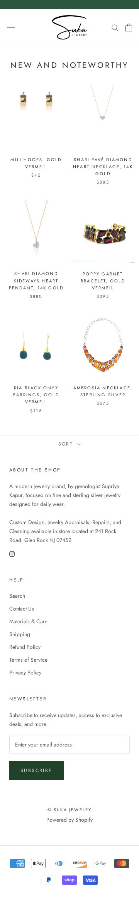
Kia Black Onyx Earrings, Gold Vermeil (36, 395)
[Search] (115, 27)
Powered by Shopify (69, 820)
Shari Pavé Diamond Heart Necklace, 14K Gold (103, 167)
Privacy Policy (25, 672)
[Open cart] (128, 27)
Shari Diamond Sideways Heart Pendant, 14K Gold (36, 280)
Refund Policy (25, 647)
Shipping (19, 634)
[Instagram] (12, 553)
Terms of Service (28, 660)
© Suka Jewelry (69, 810)
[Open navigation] (11, 27)
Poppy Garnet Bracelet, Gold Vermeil (103, 281)
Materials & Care (28, 621)
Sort (67, 443)
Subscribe (36, 770)
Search (17, 596)
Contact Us (21, 608)
